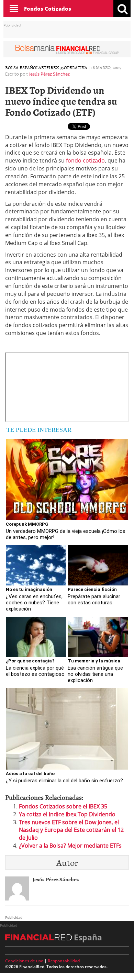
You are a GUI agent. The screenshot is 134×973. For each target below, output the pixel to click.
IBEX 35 (56, 67)
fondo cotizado (85, 160)
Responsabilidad (64, 961)
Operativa (75, 67)
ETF (45, 67)
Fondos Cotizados (47, 8)
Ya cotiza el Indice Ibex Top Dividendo (67, 814)
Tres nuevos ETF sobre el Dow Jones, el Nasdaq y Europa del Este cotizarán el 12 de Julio (71, 830)
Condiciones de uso (24, 961)
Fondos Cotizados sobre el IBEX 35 (63, 806)
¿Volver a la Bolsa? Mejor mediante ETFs (70, 845)
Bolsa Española (23, 67)
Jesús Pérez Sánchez (49, 74)
